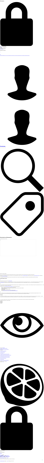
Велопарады (13, 55)
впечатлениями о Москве (36, 275)
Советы (7, 55)
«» (9, 286)
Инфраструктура (4, 55)
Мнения (19, 55)
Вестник (21, 55)
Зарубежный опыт (10, 55)
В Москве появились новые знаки (3, 348)
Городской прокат (16, 55)
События (2, 55)
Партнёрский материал (27, 55)
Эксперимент (23, 55)
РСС (6, 361)
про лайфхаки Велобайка (25, 275)
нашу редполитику (2, 282)
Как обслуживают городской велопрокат (4, 349)
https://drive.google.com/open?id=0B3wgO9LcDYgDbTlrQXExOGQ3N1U (10, 290)
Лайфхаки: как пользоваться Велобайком (4, 360)
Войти (1, 47)
